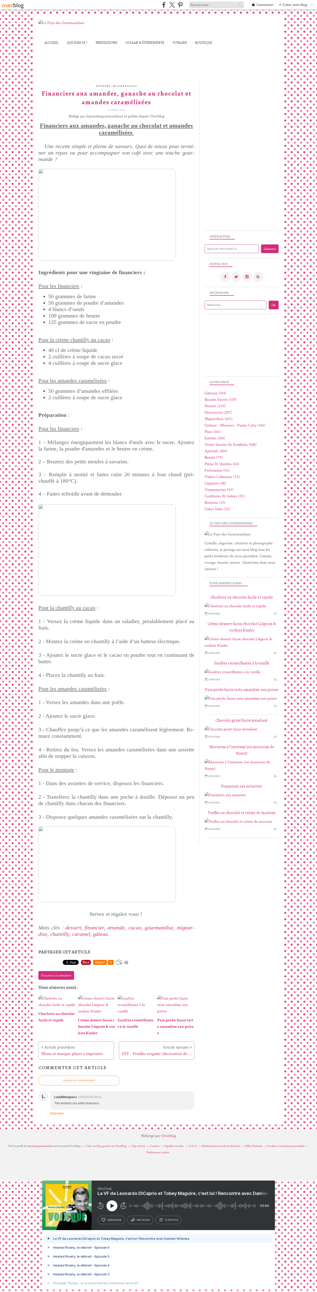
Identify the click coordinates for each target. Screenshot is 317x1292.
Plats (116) (213, 431)
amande (116, 927)
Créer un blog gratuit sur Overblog (106, 1146)
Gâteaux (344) (216, 393)
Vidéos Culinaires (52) (222, 476)
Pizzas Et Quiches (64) (222, 464)
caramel (81, 934)
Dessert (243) (215, 406)
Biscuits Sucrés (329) (221, 399)
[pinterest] (180, 5)
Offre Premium (253, 1146)
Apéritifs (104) (216, 451)
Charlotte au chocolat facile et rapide (241, 597)
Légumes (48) (215, 483)
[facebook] (164, 5)
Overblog (168, 1135)
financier (94, 927)
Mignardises (125, 86)
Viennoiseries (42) (219, 489)
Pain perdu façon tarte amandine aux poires (241, 689)
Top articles (138, 1146)
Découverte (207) (218, 412)
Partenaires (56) (217, 470)
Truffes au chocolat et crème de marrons (241, 813)
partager (143, 1219)
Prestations (106, 42)
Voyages (180, 42)
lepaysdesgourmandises (40, 1146)
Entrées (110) (215, 438)
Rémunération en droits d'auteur (221, 1146)
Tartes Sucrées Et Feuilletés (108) (231, 444)
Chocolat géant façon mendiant (241, 720)
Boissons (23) (215, 502)
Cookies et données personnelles (286, 1146)
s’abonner (114, 1219)
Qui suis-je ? (77, 42)
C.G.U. (193, 1146)
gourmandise (159, 927)
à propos (171, 1219)
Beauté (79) (214, 457)
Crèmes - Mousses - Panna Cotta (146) (235, 425)
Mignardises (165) (219, 419)
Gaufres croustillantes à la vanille (241, 663)
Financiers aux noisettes (241, 786)
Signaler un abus (174, 1146)
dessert (103, 86)
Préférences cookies (158, 1152)
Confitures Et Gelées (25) (224, 496)
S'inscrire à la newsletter (56, 976)
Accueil (51, 42)
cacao (134, 927)
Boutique (203, 42)
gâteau (100, 934)
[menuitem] (51, 42)
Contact (154, 1146)
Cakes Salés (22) (217, 509)
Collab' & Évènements (145, 42)
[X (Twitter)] (172, 5)
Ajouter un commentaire (79, 1080)
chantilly (59, 934)
